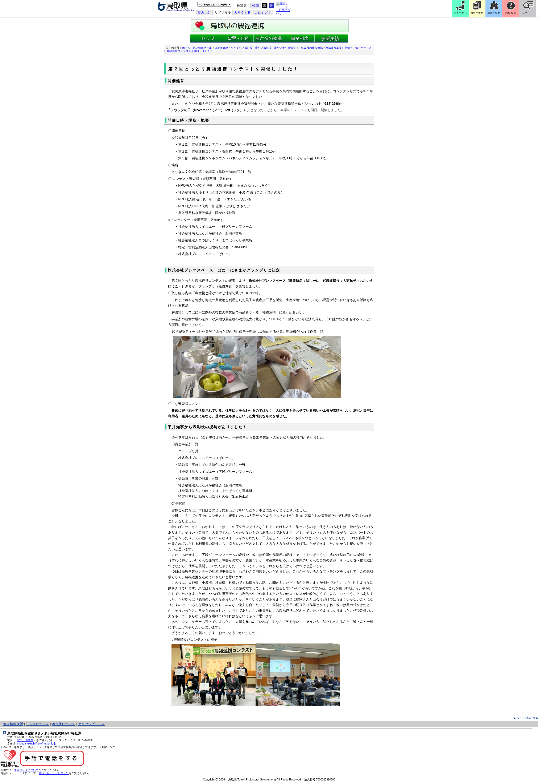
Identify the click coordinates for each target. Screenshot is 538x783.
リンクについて (37, 724)
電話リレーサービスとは (54, 773)
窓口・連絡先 (25, 740)
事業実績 (330, 38)
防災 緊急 (510, 13)
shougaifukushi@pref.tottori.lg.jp (36, 743)
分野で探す (477, 13)
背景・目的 (238, 38)
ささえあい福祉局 (241, 47)
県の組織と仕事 (202, 47)
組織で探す (494, 13)
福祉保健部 (221, 47)
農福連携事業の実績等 (339, 47)
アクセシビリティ (91, 724)
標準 (255, 6)
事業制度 (299, 38)
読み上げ (204, 12)
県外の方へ (460, 13)
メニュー (527, 13)
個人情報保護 (13, 724)
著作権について (63, 724)
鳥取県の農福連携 (312, 47)
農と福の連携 (269, 38)
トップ (208, 38)
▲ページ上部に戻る (525, 717)
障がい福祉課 (263, 47)
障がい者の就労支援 (286, 47)
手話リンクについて (26, 770)
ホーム (186, 47)
